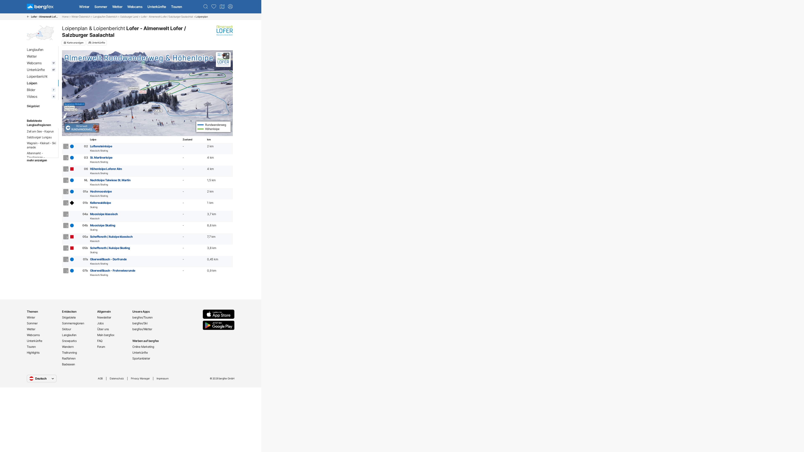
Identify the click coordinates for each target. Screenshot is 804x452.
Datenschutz (117, 378)
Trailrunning (69, 352)
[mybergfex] (230, 7)
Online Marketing (143, 346)
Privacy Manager (140, 378)
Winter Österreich (80, 16)
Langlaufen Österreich (105, 16)
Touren (176, 7)
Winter (84, 7)
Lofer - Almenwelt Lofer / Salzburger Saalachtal (167, 16)
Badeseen (68, 364)
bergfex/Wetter (142, 329)
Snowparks (69, 341)
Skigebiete (69, 317)
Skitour (66, 329)
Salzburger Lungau (39, 137)
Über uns (103, 329)
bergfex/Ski (140, 323)
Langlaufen (69, 335)
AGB (100, 378)
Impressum (162, 378)
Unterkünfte (156, 7)
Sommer (100, 7)
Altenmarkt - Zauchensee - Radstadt (36, 157)
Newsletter (104, 317)
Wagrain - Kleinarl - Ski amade (41, 145)
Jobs (100, 323)
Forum (101, 346)
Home (65, 16)
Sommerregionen (73, 323)
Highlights (33, 352)
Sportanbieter (141, 358)
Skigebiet (33, 106)
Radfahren (68, 358)
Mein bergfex (105, 335)
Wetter (117, 7)
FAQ (100, 341)
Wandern (67, 346)
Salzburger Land (129, 16)
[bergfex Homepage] (40, 7)
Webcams (134, 7)
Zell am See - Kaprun (40, 131)
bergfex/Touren (142, 317)
